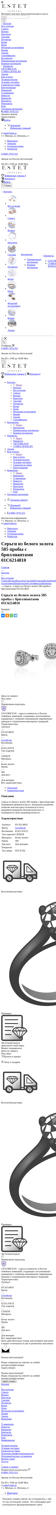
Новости (5, 1427)
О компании (7, 1424)
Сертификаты (35, 583)
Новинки (46, 583)
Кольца (12, 581)
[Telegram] (15, 615)
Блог (3, 1437)
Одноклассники (15, 146)
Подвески (39, 581)
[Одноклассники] (7, 615)
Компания (18, 475)
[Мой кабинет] (2, 377)
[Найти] (3, 20)
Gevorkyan (6, 740)
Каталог (17, 387)
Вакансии (6, 1429)
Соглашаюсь (10, 1510)
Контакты (6, 1432)
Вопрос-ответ (8, 1459)
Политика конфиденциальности (17, 1453)
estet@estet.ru (10, 133)
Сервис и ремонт (10, 1467)
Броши (17, 583)
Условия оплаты (9, 1445)
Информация (7, 1440)
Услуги (4, 1461)
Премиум (18, 441)
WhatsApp (12, 149)
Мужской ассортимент (12, 1411)
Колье (47, 581)
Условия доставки (10, 1448)
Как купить (19, 457)
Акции (24, 583)
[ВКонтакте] (3, 615)
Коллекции (18, 427)
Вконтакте (12, 141)
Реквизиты (6, 1435)
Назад (19, 385)
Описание (12, 788)
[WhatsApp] (11, 615)
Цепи (52, 581)
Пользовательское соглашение (16, 1456)
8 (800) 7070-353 (10, 111)
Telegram (11, 143)
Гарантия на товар (10, 1451)
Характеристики (15, 790)
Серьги (5, 581)
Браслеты (20, 581)
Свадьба (29, 581)
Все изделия (7, 1389)
